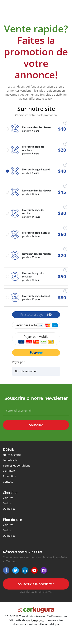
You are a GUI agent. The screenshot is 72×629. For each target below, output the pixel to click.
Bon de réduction (26, 371)
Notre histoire (12, 455)
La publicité (10, 460)
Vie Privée (9, 471)
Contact (8, 481)
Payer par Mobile (36, 337)
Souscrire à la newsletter (36, 584)
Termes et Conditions (16, 465)
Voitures (8, 498)
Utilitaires (9, 508)
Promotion (9, 476)
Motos (7, 503)
